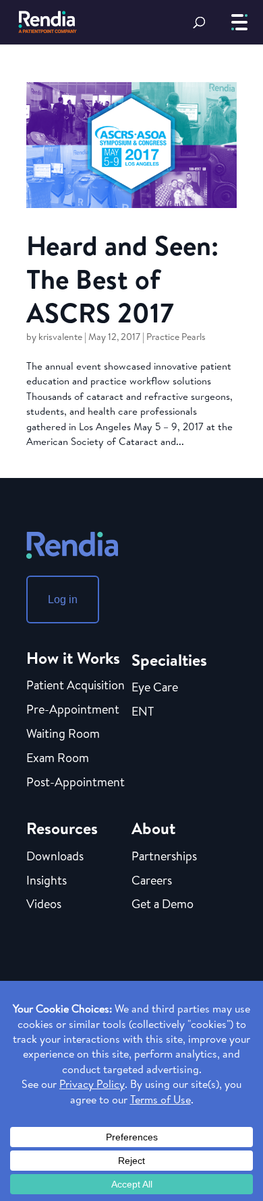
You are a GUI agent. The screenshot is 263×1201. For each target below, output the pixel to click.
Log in (63, 599)
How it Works (73, 657)
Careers (152, 881)
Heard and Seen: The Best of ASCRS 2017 (122, 278)
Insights (46, 881)
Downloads (55, 857)
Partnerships (164, 857)
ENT (143, 712)
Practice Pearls (176, 336)
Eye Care (155, 688)
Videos (43, 904)
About (153, 828)
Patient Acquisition (75, 686)
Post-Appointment (75, 783)
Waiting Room (63, 734)
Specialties (169, 659)
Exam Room (57, 758)
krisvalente (60, 336)
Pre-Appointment (72, 710)
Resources (62, 828)
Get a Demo (163, 904)
